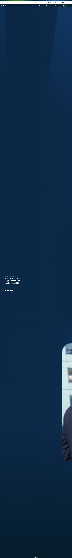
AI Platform (56, 5)
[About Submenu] (60, 3)
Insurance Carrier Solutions (36, 5)
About (59, 2)
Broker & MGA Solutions (48, 5)
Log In (68, 2)
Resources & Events (53, 2)
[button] (34, 557)
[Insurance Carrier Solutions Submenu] (41, 5)
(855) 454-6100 (64, 2)
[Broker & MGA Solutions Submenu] (52, 5)
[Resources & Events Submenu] (56, 3)
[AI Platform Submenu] (59, 5)
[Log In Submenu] (70, 3)
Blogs (49, 2)
